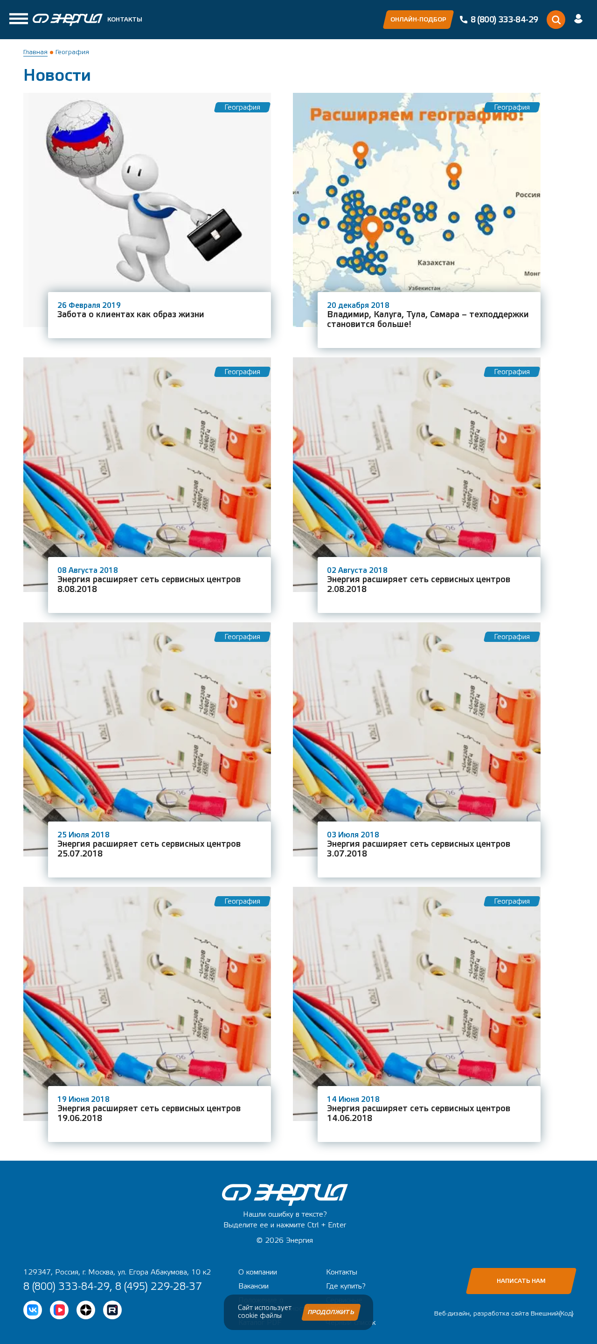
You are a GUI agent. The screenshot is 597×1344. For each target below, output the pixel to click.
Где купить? (346, 1286)
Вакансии (253, 1286)
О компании (257, 1272)
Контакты (124, 19)
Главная (35, 52)
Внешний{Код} (552, 1313)
